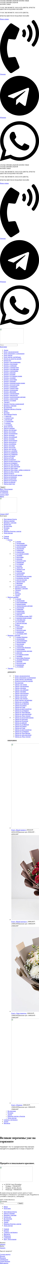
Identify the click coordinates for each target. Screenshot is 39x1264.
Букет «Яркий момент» (19, 830)
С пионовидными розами (23, 576)
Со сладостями (20, 621)
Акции (6, 350)
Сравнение (7, 1237)
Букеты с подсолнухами (11, 385)
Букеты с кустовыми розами (13, 376)
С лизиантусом (9, 418)
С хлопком (7, 423)
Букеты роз (7, 360)
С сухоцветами (8, 421)
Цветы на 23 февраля (10, 454)
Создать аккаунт (5, 1254)
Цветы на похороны (10, 477)
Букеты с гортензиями (11, 371)
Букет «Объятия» (17, 1105)
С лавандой (7, 416)
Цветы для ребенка (10, 444)
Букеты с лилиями (10, 378)
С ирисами (18, 571)
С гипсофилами (20, 620)
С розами (18, 541)
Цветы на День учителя (11, 472)
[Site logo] (12, 343)
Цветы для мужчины (10, 440)
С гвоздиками (19, 548)
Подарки (6, 412)
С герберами (19, 550)
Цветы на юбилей (9, 482)
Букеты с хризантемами (11, 393)
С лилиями (18, 555)
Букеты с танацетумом (11, 388)
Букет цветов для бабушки (12, 357)
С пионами (18, 559)
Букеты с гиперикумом (11, 367)
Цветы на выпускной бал (12, 461)
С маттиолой (8, 419)
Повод (6, 411)
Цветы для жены (9, 435)
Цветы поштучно (9, 484)
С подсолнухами (20, 560)
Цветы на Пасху (9, 473)
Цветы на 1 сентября (10, 451)
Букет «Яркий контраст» (19, 921)
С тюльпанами (20, 543)
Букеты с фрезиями (10, 392)
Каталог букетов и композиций (14, 404)
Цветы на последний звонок (13, 475)
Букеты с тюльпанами (11, 390)
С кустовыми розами (22, 554)
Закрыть (2, 1244)
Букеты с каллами (9, 374)
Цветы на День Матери (11, 465)
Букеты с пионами (10, 381)
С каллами (18, 566)
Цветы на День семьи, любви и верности (17, 470)
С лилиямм (22, 660)
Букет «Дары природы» (19, 1013)
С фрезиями (19, 583)
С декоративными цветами (24, 606)
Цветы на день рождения (12, 466)
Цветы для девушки (10, 430)
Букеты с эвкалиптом (11, 395)
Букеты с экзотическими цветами (14, 397)
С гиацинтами (19, 552)
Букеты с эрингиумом (11, 399)
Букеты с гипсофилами (11, 369)
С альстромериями (21, 545)
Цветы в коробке (9, 428)
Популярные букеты (10, 414)
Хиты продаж (8, 426)
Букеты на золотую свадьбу (12, 359)
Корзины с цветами (10, 406)
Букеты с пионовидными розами (14, 383)
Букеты (10, 540)
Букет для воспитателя (11, 352)
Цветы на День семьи (11, 468)
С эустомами (8, 425)
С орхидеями (19, 557)
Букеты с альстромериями (12, 362)
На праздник (8, 407)
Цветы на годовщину (11, 463)
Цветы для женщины (10, 433)
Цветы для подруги (10, 442)
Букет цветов (8, 355)
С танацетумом (20, 581)
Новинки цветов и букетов (12, 409)
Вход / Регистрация (10, 1239)
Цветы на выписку (10, 459)
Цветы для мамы (9, 439)
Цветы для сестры (9, 447)
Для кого (6, 402)
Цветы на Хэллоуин (10, 480)
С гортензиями (20, 573)
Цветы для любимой (10, 437)
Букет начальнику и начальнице (14, 353)
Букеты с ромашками (10, 386)
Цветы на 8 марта (9, 456)
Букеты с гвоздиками (11, 364)
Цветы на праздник (10, 478)
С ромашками (19, 562)
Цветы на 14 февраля (10, 452)
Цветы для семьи (9, 445)
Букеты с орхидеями (10, 379)
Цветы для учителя (10, 449)
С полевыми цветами (22, 578)
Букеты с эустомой (10, 400)
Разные (17, 625)
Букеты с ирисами (10, 372)
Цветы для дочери (10, 432)
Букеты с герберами (10, 366)
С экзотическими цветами (23, 651)
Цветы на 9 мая (9, 458)
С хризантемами (20, 547)
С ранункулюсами (21, 580)
